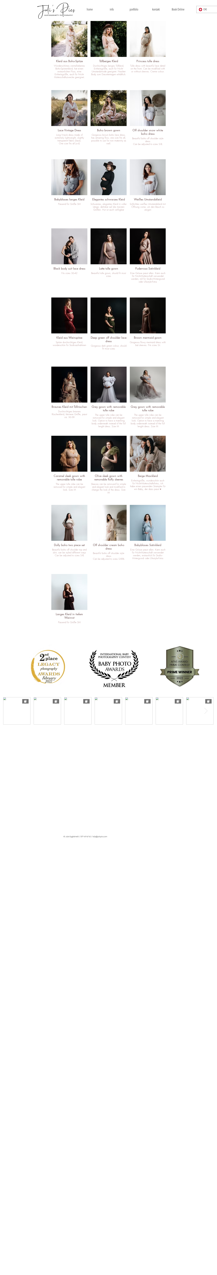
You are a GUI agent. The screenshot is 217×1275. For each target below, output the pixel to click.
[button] (112, 9)
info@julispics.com (99, 836)
